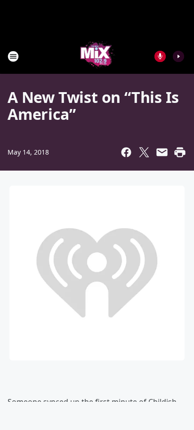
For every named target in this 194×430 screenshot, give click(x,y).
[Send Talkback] (160, 56)
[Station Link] (97, 56)
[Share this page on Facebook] (126, 152)
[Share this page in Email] (162, 152)
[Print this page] (179, 152)
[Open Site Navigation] (13, 56)
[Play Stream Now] (178, 56)
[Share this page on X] (144, 152)
